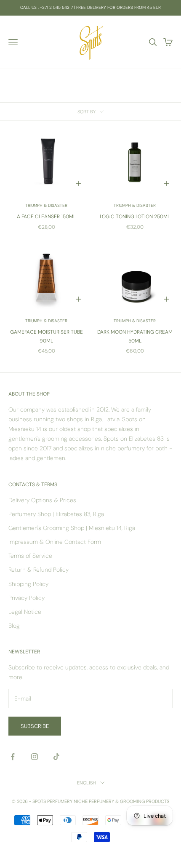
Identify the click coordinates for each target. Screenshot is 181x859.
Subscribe (35, 726)
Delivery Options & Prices (42, 500)
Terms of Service (30, 555)
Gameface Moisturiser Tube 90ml (46, 336)
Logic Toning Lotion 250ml (135, 216)
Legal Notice (24, 611)
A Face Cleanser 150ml (46, 216)
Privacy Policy (26, 598)
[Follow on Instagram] (34, 756)
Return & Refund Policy (38, 569)
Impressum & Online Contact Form (54, 542)
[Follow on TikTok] (56, 756)
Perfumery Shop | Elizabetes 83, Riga (56, 514)
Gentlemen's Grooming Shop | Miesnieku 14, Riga (71, 528)
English (86, 783)
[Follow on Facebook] (12, 756)
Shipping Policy (28, 584)
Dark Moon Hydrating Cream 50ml (135, 336)
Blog (14, 625)
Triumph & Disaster (46, 205)
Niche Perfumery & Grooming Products (121, 801)
